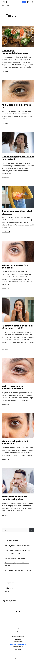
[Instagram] (19, 611)
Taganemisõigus (18, 641)
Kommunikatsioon (18, 636)
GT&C (18, 631)
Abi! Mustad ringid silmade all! (16, 106)
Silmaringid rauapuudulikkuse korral (15, 52)
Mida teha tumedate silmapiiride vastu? (13, 387)
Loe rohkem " (6, 72)
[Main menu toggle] (32, 2)
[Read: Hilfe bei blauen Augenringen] (18, 425)
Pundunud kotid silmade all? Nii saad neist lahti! (17, 327)
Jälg (18, 634)
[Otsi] (31, 530)
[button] (24, 2)
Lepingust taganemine (18, 644)
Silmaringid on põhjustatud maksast (17, 212)
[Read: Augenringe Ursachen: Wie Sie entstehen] (18, 143)
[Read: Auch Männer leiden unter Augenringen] (18, 481)
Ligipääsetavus (18, 647)
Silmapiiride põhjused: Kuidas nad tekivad (18, 158)
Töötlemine (9, 588)
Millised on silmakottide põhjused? (15, 266)
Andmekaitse (18, 629)
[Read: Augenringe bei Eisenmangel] (18, 36)
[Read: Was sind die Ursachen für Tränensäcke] (18, 251)
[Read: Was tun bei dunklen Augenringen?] (18, 370)
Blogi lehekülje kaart (9, 601)
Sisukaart (18, 639)
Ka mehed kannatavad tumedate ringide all (14, 498)
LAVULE (3, 5)
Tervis (7, 591)
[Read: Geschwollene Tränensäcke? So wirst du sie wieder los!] (18, 310)
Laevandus (18, 649)
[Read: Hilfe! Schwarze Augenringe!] (18, 91)
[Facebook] (16, 611)
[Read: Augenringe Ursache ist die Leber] (18, 197)
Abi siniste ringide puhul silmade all (15, 442)
